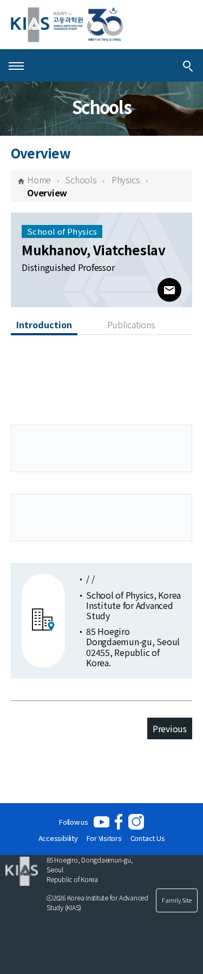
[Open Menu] (16, 65)
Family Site (177, 900)
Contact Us (147, 838)
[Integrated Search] (187, 65)
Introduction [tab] (44, 324)
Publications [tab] (131, 324)
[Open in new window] (101, 821)
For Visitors (104, 838)
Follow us (73, 822)
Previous (170, 728)
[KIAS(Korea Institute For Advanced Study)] (67, 24)
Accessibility (58, 838)
